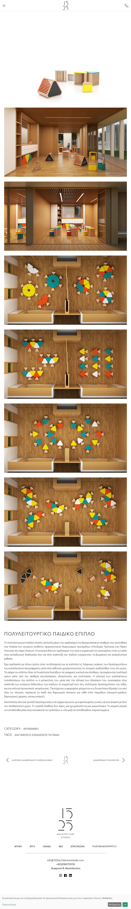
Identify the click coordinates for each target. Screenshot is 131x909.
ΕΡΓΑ (32, 846)
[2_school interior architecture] (65, 142)
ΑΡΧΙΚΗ (18, 846)
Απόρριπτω (114, 904)
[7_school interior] (65, 586)
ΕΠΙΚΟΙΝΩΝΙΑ (78, 846)
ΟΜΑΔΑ (47, 846)
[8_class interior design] (65, 438)
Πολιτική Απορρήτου (104, 846)
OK (125, 904)
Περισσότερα (9, 904)
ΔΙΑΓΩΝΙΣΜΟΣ (23, 734)
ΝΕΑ (61, 846)
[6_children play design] (65, 512)
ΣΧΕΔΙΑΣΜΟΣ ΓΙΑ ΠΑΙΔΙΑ (45, 734)
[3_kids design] (65, 216)
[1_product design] (65, 68)
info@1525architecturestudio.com (65, 860)
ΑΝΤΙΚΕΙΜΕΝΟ (31, 728)
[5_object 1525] (65, 364)
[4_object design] (65, 290)
